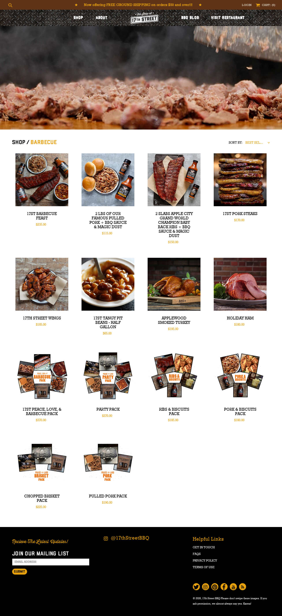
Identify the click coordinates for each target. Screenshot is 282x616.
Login (247, 5)
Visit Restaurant (228, 18)
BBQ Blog (190, 18)
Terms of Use (204, 567)
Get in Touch (204, 547)
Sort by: (235, 142)
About (102, 18)
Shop (78, 18)
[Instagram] (205, 586)
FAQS (197, 554)
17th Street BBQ (211, 598)
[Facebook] (224, 586)
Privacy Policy (205, 560)
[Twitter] (196, 586)
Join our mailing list (40, 553)
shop (19, 142)
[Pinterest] (214, 586)
